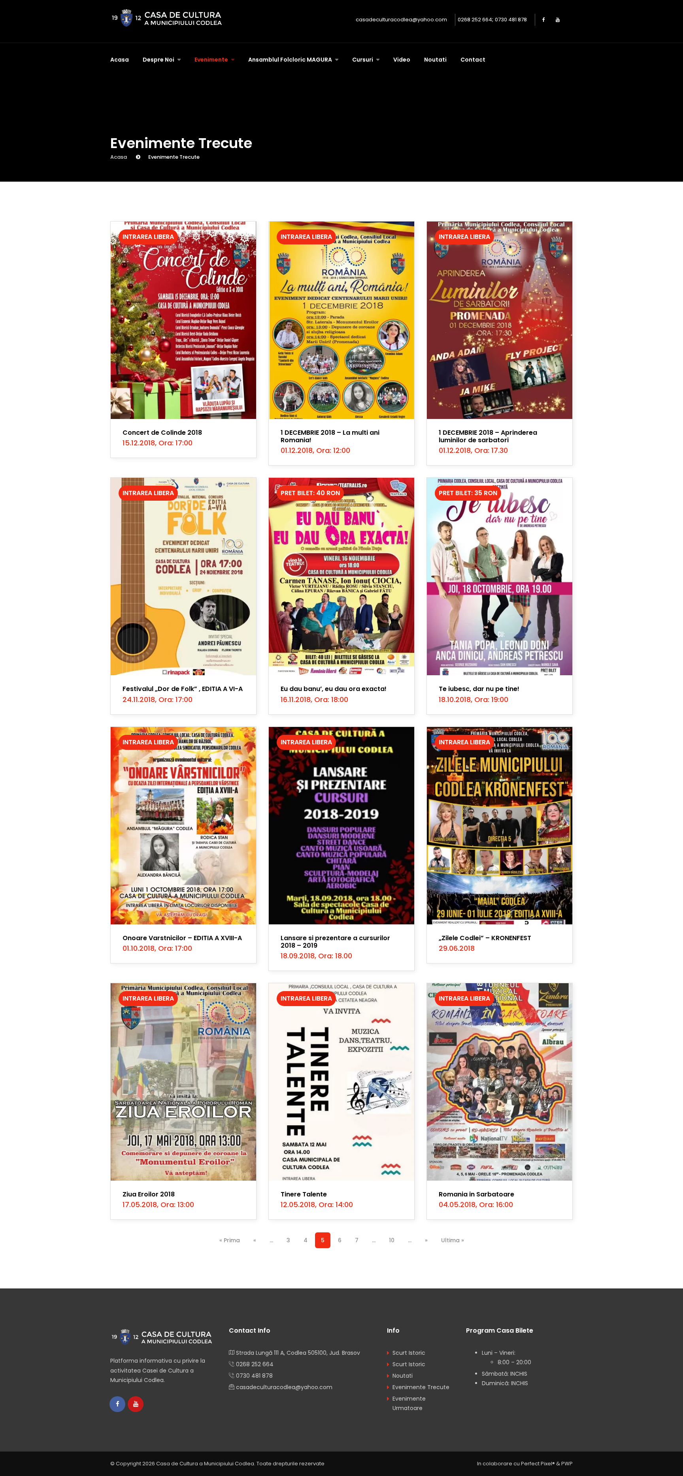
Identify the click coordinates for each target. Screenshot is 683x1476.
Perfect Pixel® (538, 1463)
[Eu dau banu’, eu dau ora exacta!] (341, 576)
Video (401, 60)
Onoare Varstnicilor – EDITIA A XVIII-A (182, 938)
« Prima (229, 1240)
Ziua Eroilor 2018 (149, 1194)
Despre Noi (159, 60)
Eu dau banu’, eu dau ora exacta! (334, 688)
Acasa (119, 60)
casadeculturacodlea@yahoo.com (401, 19)
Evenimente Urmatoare (409, 1403)
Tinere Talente (304, 1194)
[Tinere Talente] (341, 1082)
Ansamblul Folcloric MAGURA (290, 60)
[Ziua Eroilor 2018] (183, 1082)
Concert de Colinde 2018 (162, 432)
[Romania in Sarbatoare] (499, 1082)
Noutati (435, 60)
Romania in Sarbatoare (476, 1194)
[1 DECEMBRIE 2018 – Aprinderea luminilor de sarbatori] (499, 320)
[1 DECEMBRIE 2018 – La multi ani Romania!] (341, 320)
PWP (567, 1463)
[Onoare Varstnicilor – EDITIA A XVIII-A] (183, 825)
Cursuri (363, 60)
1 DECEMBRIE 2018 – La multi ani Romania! (330, 436)
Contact (472, 60)
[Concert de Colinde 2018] (183, 320)
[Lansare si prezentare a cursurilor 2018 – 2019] (341, 825)
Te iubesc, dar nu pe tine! (479, 688)
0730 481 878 (511, 19)
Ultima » (452, 1240)
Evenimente (211, 60)
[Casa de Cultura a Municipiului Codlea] (168, 18)
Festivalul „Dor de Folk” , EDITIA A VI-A (183, 688)
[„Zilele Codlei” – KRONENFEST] (499, 825)
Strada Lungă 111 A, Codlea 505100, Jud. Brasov (298, 1353)
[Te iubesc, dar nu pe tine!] (499, 576)
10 (391, 1240)
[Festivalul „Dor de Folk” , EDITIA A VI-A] (183, 576)
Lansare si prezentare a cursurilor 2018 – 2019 (335, 941)
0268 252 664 (475, 19)
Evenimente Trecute (420, 1387)
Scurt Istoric (408, 1353)
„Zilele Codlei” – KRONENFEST (485, 938)
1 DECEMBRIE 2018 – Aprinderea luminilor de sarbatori (488, 436)
